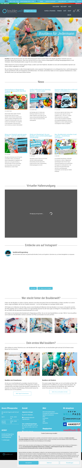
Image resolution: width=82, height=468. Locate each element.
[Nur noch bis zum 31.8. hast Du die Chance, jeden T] (65, 279)
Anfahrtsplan (6, 440)
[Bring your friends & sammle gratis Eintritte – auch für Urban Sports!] (16, 145)
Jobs (44, 421)
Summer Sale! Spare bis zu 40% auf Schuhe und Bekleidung (66, 90)
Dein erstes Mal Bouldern (49, 411)
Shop (44, 416)
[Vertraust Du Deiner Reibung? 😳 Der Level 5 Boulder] (16, 265)
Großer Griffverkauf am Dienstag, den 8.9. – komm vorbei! (40, 90)
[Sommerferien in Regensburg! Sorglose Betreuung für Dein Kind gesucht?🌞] (16, 102)
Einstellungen (69, 462)
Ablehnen (49, 462)
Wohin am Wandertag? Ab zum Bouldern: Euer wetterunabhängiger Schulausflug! (41, 136)
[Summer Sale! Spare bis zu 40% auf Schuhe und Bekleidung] (66, 100)
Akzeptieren (28, 462)
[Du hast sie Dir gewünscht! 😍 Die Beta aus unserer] (41, 279)
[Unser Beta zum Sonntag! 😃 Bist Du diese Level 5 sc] (65, 265)
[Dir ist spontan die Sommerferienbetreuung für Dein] (16, 279)
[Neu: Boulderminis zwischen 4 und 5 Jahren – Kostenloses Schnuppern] (66, 146)
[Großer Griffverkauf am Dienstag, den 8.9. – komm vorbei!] (41, 100)
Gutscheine (45, 418)
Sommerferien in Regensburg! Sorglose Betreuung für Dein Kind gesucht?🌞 (15, 91)
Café (44, 419)
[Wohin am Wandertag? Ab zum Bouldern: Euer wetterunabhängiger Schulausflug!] (41, 146)
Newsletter (45, 423)
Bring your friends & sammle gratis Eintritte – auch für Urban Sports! (16, 135)
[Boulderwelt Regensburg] (21, 11)
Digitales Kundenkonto (48, 415)
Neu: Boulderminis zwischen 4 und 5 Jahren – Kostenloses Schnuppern (65, 136)
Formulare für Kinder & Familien (50, 413)
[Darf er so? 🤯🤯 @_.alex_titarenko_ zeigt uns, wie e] (41, 265)
